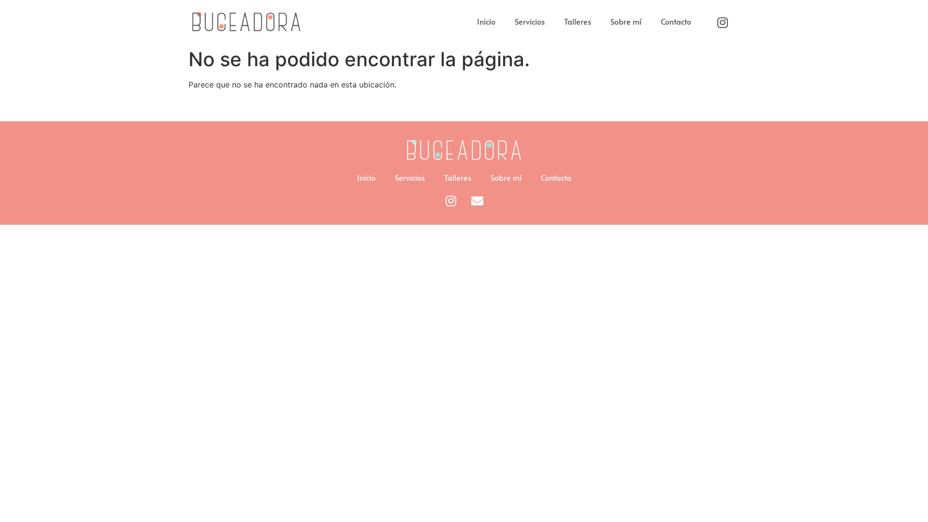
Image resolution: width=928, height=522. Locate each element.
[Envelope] (477, 200)
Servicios (530, 21)
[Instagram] (722, 22)
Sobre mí (625, 21)
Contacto (676, 21)
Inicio (486, 21)
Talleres (577, 21)
